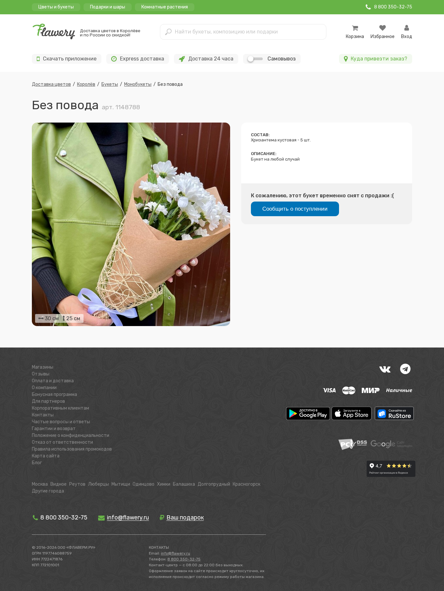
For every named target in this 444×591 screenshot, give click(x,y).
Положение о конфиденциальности (70, 435)
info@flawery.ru (175, 553)
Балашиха (184, 484)
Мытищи (120, 484)
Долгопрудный (214, 484)
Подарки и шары (107, 7)
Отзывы (40, 374)
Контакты (43, 415)
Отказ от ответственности (62, 442)
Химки (163, 484)
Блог (37, 463)
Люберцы (98, 484)
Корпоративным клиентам (60, 408)
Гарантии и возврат (54, 428)
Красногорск (246, 484)
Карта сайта (45, 456)
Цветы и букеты (56, 7)
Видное (58, 484)
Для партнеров (48, 401)
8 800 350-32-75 (63, 517)
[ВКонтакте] (384, 369)
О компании (44, 387)
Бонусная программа (54, 394)
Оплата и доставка (53, 381)
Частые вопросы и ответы (61, 422)
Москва (40, 484)
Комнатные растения (164, 7)
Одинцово (143, 484)
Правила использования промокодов (72, 449)
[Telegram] (405, 369)
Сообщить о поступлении (295, 209)
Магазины (42, 367)
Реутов (77, 484)
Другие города (48, 491)
